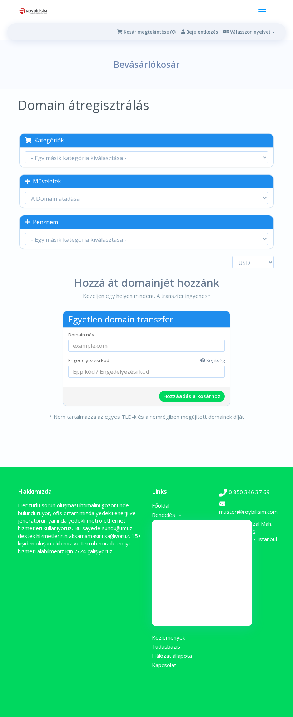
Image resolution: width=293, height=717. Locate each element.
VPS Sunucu (202, 550)
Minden (202, 528)
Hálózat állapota (172, 655)
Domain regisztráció (202, 604)
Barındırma (202, 582)
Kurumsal (202, 593)
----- (202, 539)
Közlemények (168, 637)
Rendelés (165, 514)
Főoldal (160, 505)
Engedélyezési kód (146, 360)
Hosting (202, 572)
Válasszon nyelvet (250, 32)
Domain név (81, 334)
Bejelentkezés (201, 32)
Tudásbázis (166, 646)
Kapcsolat (164, 664)
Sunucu (202, 561)
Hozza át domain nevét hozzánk (202, 615)
